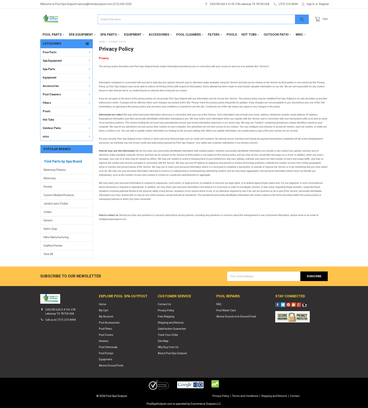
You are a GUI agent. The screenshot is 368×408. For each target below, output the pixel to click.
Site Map (163, 341)
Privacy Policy (166, 310)
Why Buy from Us (168, 347)
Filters (213, 34)
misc (299, 34)
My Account (106, 316)
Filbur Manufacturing (56, 237)
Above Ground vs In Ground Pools (236, 316)
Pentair (48, 186)
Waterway (50, 178)
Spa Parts (108, 34)
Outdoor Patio (276, 34)
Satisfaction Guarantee (172, 328)
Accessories (159, 34)
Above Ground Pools (111, 365)
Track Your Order (168, 334)
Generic (48, 220)
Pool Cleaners (188, 34)
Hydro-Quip (50, 228)
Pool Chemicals (108, 347)
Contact (295, 395)
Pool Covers (106, 334)
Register (324, 4)
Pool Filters (105, 328)
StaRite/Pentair (53, 245)
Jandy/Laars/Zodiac (56, 203)
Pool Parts (52, 34)
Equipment (133, 34)
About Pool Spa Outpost (172, 353)
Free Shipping (166, 316)
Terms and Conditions (245, 395)
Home (102, 304)
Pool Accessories (109, 322)
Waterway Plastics (55, 169)
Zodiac (48, 211)
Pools (232, 34)
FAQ (218, 304)
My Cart (103, 310)
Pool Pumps (106, 353)
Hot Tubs (249, 34)
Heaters (103, 341)
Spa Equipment (81, 34)
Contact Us (164, 304)
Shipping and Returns (171, 322)
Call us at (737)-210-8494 (60, 319)
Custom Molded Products (59, 195)
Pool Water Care (226, 310)
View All (48, 254)
